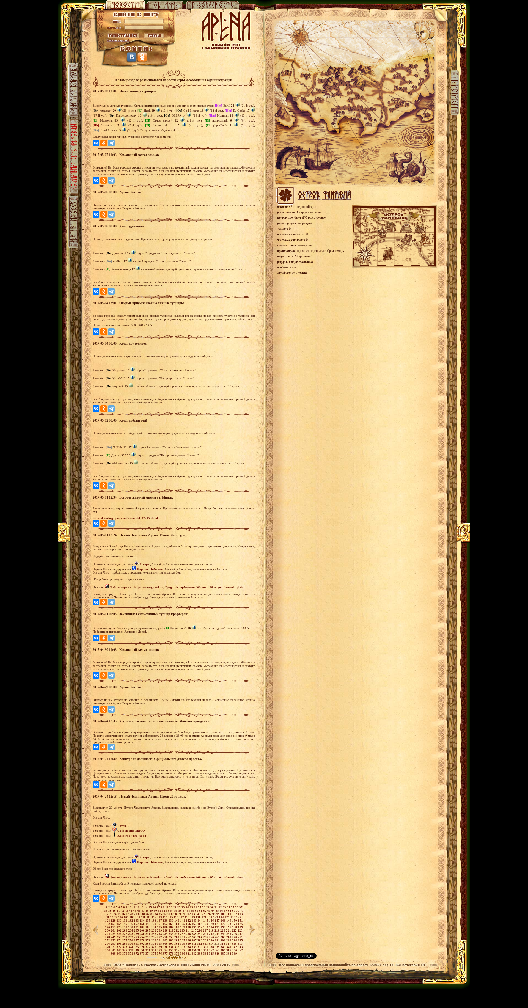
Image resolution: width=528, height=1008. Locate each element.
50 (156, 910)
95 (202, 914)
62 (205, 910)
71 (242, 910)
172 (223, 924)
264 (200, 937)
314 (212, 943)
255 (148, 937)
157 (137, 924)
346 (119, 950)
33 (225, 907)
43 (127, 910)
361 (206, 950)
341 (229, 947)
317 (229, 943)
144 (200, 920)
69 (234, 910)
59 (193, 910)
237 (183, 933)
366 (235, 950)
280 (154, 940)
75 (119, 914)
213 (183, 930)
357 (183, 950)
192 (200, 927)
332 (177, 947)
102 (235, 914)
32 (221, 907)
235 (171, 933)
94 (198, 914)
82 (148, 914)
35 (233, 907)
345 (114, 950)
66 (222, 910)
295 (240, 940)
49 (152, 910)
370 (125, 953)
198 (235, 927)
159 (148, 924)
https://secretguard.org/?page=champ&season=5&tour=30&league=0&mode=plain (188, 587)
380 (183, 953)
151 (240, 920)
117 (182, 917)
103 (240, 914)
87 (169, 914)
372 (137, 953)
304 (154, 943)
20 (171, 907)
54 (172, 910)
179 (125, 927)
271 (240, 937)
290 (212, 940)
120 (199, 917)
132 (131, 920)
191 (194, 927)
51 (160, 910)
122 (210, 917)
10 (130, 907)
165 (183, 924)
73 (111, 914)
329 (160, 947)
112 (154, 917)
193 (206, 927)
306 (166, 943)
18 (163, 907)
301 (137, 943)
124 (222, 917)
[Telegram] (111, 143)
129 (114, 920)
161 (160, 924)
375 (154, 953)
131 (125, 920)
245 (229, 933)
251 (125, 937)
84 (157, 914)
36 (237, 907)
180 (131, 927)
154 (119, 924)
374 (148, 953)
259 (171, 937)
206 (142, 930)
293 (229, 940)
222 (235, 930)
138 (166, 920)
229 (137, 933)
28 (204, 907)
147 (218, 920)
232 (154, 933)
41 (119, 910)
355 (171, 950)
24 (188, 907)
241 (206, 933)
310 (189, 943)
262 (189, 937)
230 (142, 933)
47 (143, 910)
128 (108, 920)
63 (209, 910)
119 (193, 917)
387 (223, 953)
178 (119, 927)
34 (229, 907)
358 (189, 950)
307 (171, 943)
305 (160, 943)
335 (194, 947)
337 (206, 947)
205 (137, 930)
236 (177, 933)
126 (233, 917)
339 (218, 947)
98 (214, 914)
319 (240, 943)
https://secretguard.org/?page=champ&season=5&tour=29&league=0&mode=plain (188, 876)
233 (160, 933)
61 (201, 910)
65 (218, 910)
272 (108, 940)
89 (177, 914)
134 (142, 920)
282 (166, 940)
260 (177, 937)
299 (125, 943)
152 (108, 924)
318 (235, 943)
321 (114, 947)
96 (206, 914)
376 (160, 953)
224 (108, 933)
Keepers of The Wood (131, 835)
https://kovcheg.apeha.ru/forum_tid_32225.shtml (125, 518)
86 (165, 914)
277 (137, 940)
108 (132, 917)
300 (131, 943)
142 (189, 920)
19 (167, 907)
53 (168, 910)
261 (183, 937)
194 (212, 927)
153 (114, 924)
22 (179, 907)
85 (161, 914)
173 (229, 924)
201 (114, 930)
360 (200, 950)
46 (139, 910)
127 (238, 917)
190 (189, 927)
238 (189, 933)
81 (144, 914)
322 (119, 947)
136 (154, 920)
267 (218, 937)
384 (206, 953)
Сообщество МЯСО (131, 830)
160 (154, 924)
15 (150, 907)
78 (132, 914)
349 (137, 950)
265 (206, 937)
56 (180, 910)
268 (223, 937)
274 (119, 940)
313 (206, 943)
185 (160, 927)
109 (138, 917)
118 (187, 917)
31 (217, 907)
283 (171, 940)
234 (166, 933)
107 (127, 917)
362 (212, 950)
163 (171, 924)
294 (235, 940)
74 (115, 914)
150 (235, 920)
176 (108, 927)
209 (160, 930)
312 (200, 943)
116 (176, 917)
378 (171, 953)
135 (148, 920)
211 (171, 930)
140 (177, 920)
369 (119, 953)
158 (142, 924)
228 (131, 933)
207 (148, 930)
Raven (121, 825)
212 (177, 930)
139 (171, 920)
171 (218, 924)
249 (114, 937)
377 (166, 953)
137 (160, 920)
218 (212, 930)
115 (171, 917)
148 (223, 920)
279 (148, 940)
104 (109, 917)
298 (119, 943)
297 (114, 943)
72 (107, 914)
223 (240, 930)
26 (196, 907)
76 (124, 914)
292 (223, 940)
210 (166, 930)
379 (177, 953)
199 (240, 927)
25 (192, 907)
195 (218, 927)
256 (154, 937)
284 (177, 940)
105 (115, 917)
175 (240, 924)
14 (146, 907)
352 (154, 950)
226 (119, 933)
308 (177, 943)
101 (229, 914)
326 (142, 947)
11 (134, 907)
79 (136, 914)
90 (181, 914)
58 (189, 910)
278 (142, 940)
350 (142, 950)
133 (137, 920)
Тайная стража (120, 587)
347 (125, 950)
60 (197, 910)
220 (223, 930)
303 (148, 943)
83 (152, 914)
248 (108, 937)
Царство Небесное (150, 569)
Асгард (144, 564)
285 (183, 940)
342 (235, 947)
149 (229, 920)
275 (125, 940)
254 (142, 937)
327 (148, 947)
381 (189, 953)
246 (235, 933)
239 (194, 933)
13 (142, 907)
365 (229, 950)
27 (200, 907)
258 (166, 937)
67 (226, 910)
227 (125, 933)
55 (176, 910)
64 (213, 910)
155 (125, 924)
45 (135, 910)
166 (189, 924)
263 (194, 937)
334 (189, 947)
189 (183, 927)
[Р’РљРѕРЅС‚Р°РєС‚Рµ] (96, 143)
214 (188, 930)
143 (194, 920)
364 (223, 950)
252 (131, 937)
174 (235, 924)
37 (241, 907)
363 (218, 950)
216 (200, 930)
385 (212, 953)
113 (160, 917)
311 (194, 943)
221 (229, 930)
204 (131, 930)
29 (208, 907)
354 (166, 950)
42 (123, 910)
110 (144, 917)
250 (119, 937)
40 (114, 910)
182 (142, 927)
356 (177, 950)
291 (218, 940)
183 (148, 927)
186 (166, 927)
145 (206, 920)
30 (212, 907)
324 (131, 947)
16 (155, 907)
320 (108, 947)
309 (183, 943)
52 (164, 910)
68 (230, 910)
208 (154, 930)
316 (223, 943)
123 (216, 917)
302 (142, 943)
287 (194, 940)
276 (131, 940)
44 (131, 910)
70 (238, 910)
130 (119, 920)
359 (194, 950)
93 (194, 914)
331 (171, 947)
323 (125, 947)
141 (183, 920)
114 (165, 917)
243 (218, 933)
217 (206, 930)
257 (160, 937)
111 (149, 917)
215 (194, 930)
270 (235, 937)
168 (200, 924)
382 (194, 953)
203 (125, 930)
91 (185, 914)
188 (177, 927)
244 (223, 933)
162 (166, 924)
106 (121, 917)
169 (206, 924)
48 (147, 910)
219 (217, 930)
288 (200, 940)
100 (223, 914)
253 (137, 937)
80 (140, 914)
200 (108, 930)
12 (138, 907)
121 (204, 917)
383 (200, 953)
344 (108, 950)
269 (229, 937)
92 (190, 914)
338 (212, 947)
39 (110, 910)
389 (234, 953)
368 (114, 953)
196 (223, 927)
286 (189, 940)
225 (114, 933)
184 (154, 927)
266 (212, 937)
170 (212, 924)
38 (106, 910)
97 (210, 914)
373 (142, 953)
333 (183, 947)
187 (171, 927)
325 (137, 947)
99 (218, 914)
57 (185, 910)
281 (160, 940)
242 (212, 933)
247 (240, 933)
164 (177, 924)
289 (206, 940)
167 (194, 924)
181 (137, 927)
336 (200, 947)
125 (227, 917)
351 (148, 950)
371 (131, 953)
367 (240, 950)
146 (212, 920)
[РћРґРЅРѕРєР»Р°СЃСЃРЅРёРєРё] (103, 143)
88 (173, 914)
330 (166, 947)
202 (119, 930)
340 (223, 947)
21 (175, 907)
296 (108, 943)
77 (128, 914)
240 (200, 933)
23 (184, 907)
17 (159, 907)
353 (160, 950)
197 (229, 927)
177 (114, 927)
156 (131, 924)
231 (148, 933)
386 (218, 953)
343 (240, 947)
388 (229, 953)
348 (131, 950)
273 (114, 940)
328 (154, 947)
